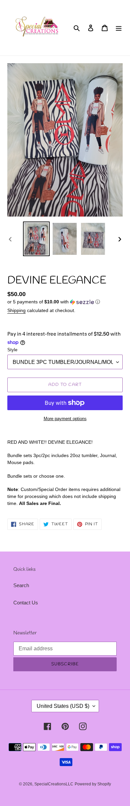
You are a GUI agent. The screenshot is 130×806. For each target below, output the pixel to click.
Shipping (16, 310)
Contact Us (25, 602)
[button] (53, 302)
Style (12, 349)
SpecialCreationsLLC (53, 784)
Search (21, 585)
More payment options (65, 418)
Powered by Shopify (93, 784)
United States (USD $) (63, 706)
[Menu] (119, 28)
